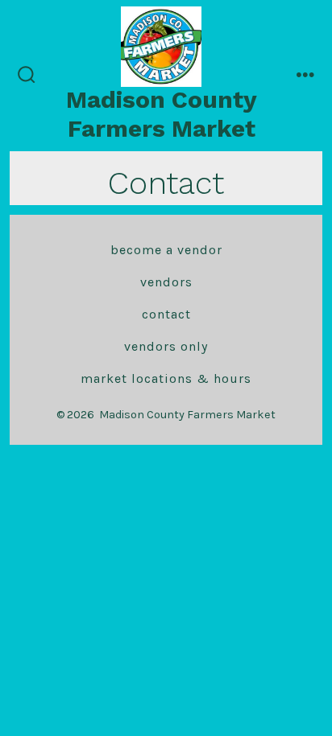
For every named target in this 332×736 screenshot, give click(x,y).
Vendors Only (166, 346)
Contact (166, 314)
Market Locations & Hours (166, 378)
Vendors (166, 282)
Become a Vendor (166, 249)
